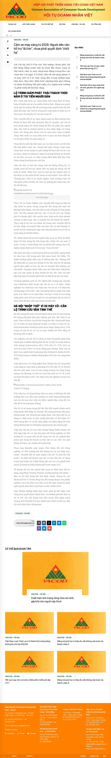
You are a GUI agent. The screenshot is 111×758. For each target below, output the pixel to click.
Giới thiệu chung (28, 24)
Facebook (10, 733)
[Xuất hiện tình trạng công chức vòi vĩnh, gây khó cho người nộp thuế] (55, 573)
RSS (104, 756)
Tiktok (22, 733)
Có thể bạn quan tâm (18, 548)
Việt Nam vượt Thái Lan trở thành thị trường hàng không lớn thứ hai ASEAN (92, 77)
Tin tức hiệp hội (47, 24)
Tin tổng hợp (96, 24)
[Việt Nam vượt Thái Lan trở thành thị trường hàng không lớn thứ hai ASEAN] (29, 623)
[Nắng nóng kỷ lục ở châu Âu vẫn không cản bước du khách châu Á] (81, 623)
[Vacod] (16, 10)
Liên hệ (83, 756)
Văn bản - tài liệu (78, 24)
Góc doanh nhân (14, 31)
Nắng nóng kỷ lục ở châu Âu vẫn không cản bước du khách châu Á (92, 57)
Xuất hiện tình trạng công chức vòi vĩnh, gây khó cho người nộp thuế (92, 87)
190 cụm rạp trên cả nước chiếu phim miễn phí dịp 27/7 (92, 67)
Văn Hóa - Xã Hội (21, 40)
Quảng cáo (94, 756)
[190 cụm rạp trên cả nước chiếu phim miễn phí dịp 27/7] (29, 662)
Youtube (33, 733)
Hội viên (62, 24)
